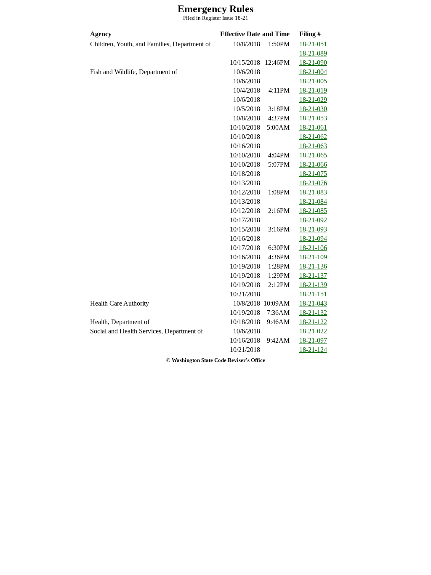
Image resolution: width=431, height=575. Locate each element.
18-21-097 (313, 340)
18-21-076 (313, 182)
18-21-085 (313, 210)
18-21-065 (313, 155)
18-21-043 (313, 303)
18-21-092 (313, 220)
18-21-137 (313, 275)
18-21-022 (313, 331)
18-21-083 (313, 192)
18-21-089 (313, 53)
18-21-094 (313, 238)
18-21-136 (313, 266)
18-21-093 (313, 229)
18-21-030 (313, 108)
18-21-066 (313, 164)
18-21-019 (313, 90)
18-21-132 (313, 312)
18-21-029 (313, 99)
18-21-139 (313, 284)
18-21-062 (313, 136)
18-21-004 (313, 71)
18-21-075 (313, 173)
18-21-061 (313, 127)
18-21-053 (313, 118)
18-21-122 (313, 321)
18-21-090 (313, 62)
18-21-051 (313, 44)
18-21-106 (313, 247)
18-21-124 (313, 349)
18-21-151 (313, 294)
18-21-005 (313, 81)
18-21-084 (313, 201)
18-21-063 (313, 145)
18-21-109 (313, 257)
